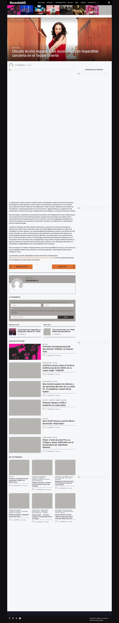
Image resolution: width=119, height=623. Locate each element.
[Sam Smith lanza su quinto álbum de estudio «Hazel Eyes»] (25, 426)
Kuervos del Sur (67, 510)
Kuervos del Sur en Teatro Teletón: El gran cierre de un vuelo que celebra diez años (64, 516)
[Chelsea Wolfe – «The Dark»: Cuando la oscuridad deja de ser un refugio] (42, 501)
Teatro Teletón (60, 512)
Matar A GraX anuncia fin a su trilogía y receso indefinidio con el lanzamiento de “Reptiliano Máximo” (58, 444)
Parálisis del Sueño (37, 479)
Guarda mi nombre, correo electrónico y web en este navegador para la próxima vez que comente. (42, 312)
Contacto (92, 2)
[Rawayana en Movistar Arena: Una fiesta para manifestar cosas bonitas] (65, 467)
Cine (76, 2)
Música (49, 2)
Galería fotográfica (15, 510)
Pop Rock (47, 479)
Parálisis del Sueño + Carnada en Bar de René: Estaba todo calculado (41, 484)
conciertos (51, 400)
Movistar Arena (59, 478)
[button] (97, 2)
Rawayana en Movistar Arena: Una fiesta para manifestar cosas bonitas (64, 483)
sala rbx (64, 400)
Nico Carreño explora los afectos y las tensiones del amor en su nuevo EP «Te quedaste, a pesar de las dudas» (59, 388)
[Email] (20, 618)
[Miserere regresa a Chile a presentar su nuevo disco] (25, 408)
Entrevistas (61, 2)
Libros (83, 2)
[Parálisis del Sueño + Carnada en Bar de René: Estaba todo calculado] (42, 467)
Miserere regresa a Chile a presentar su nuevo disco (54, 404)
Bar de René (42, 476)
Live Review (35, 476)
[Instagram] (13, 618)
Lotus (71, 476)
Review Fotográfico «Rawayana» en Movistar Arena (19, 515)
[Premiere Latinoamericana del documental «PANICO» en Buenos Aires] (25, 352)
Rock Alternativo (37, 480)
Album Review (36, 510)
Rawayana (58, 479)
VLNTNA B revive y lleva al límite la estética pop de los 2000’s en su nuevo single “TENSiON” (58, 368)
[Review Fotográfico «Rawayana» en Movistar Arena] (19, 501)
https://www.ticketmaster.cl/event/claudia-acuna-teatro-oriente (31, 258)
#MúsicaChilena (47, 362)
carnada (34, 478)
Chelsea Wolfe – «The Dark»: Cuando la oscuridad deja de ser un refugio (42, 516)
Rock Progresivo (68, 511)
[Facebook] (9, 618)
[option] (13, 10)
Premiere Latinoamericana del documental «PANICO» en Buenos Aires (58, 349)
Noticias (41, 2)
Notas (70, 2)
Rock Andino (58, 511)
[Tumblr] (16, 618)
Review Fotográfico (15, 512)
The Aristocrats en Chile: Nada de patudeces (63, 331)
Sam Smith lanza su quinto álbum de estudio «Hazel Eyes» (58, 422)
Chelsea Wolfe (36, 511)
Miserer (58, 400)
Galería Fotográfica (15, 511)
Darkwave (44, 511)
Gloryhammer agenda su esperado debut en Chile (29, 331)
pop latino (68, 478)
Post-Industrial (37, 512)
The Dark (45, 512)
